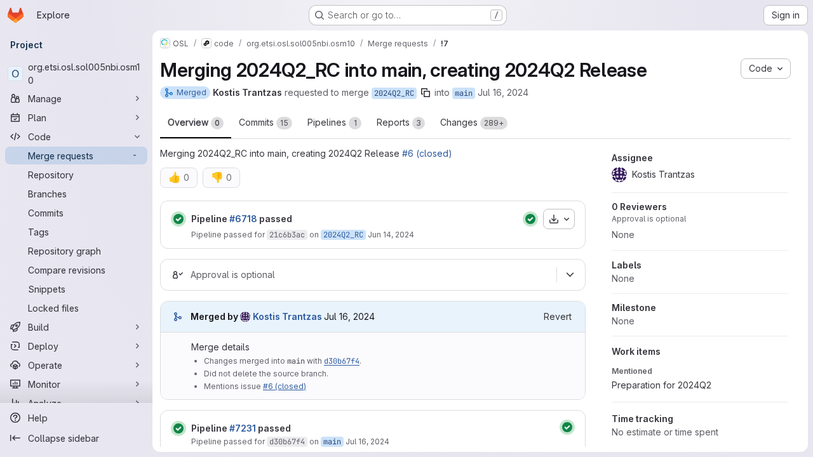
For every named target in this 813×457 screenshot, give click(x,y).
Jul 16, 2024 (503, 92)
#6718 (243, 218)
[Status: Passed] (178, 219)
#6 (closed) (427, 153)
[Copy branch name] (425, 92)
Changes (472, 122)
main (464, 93)
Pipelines (332, 122)
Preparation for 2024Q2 (661, 385)
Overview (194, 122)
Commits (263, 122)
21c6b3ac (287, 235)
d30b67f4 (341, 361)
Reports (399, 122)
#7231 (242, 428)
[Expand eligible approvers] (569, 274)
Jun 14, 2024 (391, 234)
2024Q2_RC (394, 93)
